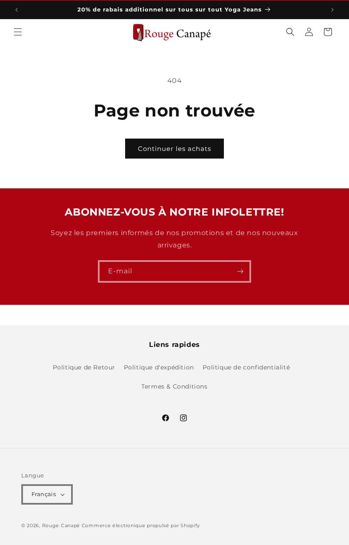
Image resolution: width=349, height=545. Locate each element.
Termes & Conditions (174, 386)
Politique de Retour (84, 367)
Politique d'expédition (159, 367)
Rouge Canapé (62, 525)
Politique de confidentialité (246, 367)
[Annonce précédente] (16, 9)
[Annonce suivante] (332, 9)
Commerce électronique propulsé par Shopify (141, 525)
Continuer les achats (174, 149)
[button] (18, 32)
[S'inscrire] (240, 271)
